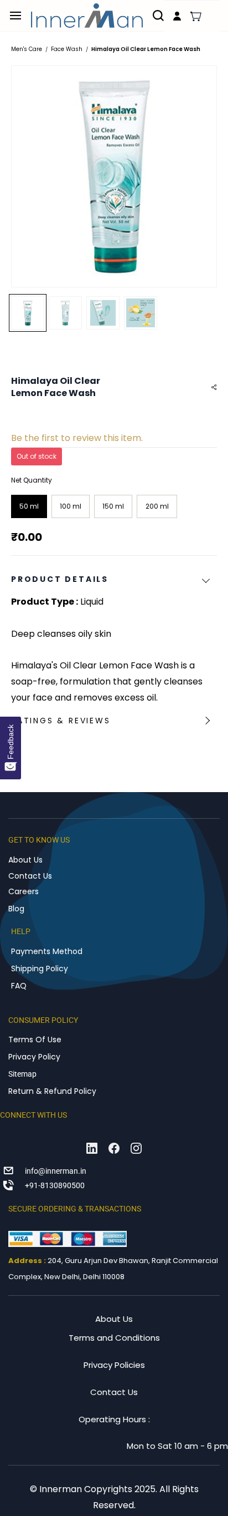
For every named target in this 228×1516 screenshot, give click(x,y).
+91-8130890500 (55, 1185)
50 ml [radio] (29, 506)
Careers (23, 891)
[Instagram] (136, 1148)
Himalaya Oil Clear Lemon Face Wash (145, 49)
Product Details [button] (59, 579)
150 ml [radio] (113, 506)
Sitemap (22, 1073)
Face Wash (66, 49)
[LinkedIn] (92, 1148)
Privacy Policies (114, 1365)
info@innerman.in (55, 1171)
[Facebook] (114, 1148)
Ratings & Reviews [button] (61, 720)
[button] (195, 16)
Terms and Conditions (114, 1337)
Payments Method (46, 951)
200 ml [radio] (157, 506)
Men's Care (26, 49)
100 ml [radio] (70, 506)
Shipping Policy (39, 968)
